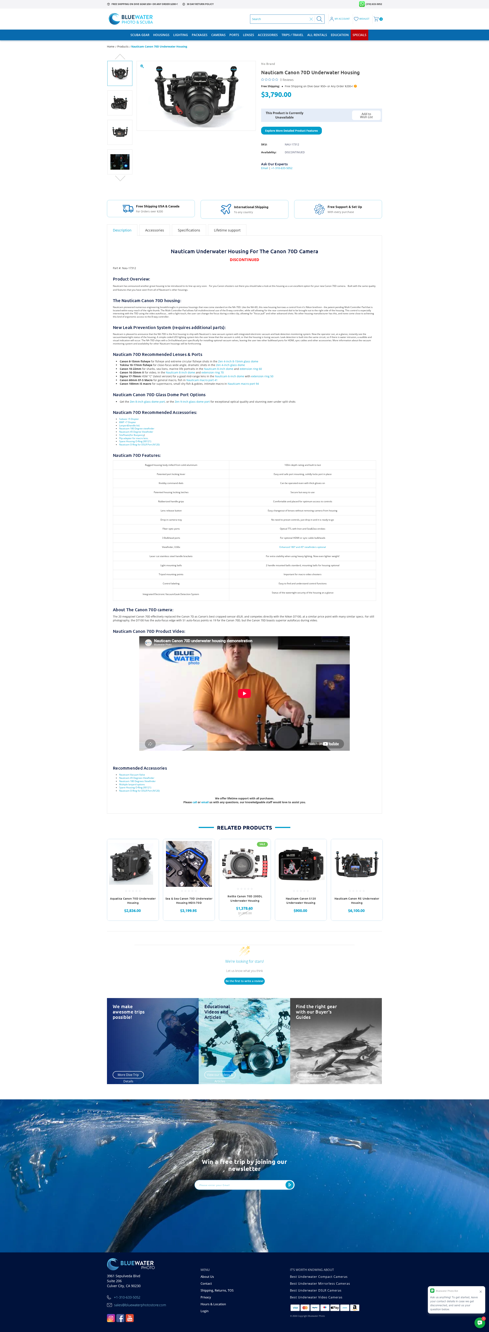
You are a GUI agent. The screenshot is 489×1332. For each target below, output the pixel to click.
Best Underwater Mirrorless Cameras (320, 1283)
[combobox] (280, 19)
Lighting (180, 35)
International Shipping (251, 207)
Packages (199, 35)
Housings (161, 35)
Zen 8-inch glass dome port (147, 401)
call (195, 802)
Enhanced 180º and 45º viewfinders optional (302, 547)
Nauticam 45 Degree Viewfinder (136, 431)
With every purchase (341, 212)
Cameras (218, 35)
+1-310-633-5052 (281, 168)
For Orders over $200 (149, 211)
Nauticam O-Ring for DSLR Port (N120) (139, 444)
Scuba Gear (139, 35)
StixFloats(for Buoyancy (131, 435)
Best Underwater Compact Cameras (319, 1277)
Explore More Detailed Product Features (291, 130)
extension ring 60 (251, 369)
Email (264, 168)
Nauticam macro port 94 (243, 383)
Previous (120, 57)
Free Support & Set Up (345, 207)
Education (340, 35)
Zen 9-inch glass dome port (192, 401)
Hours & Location (213, 1304)
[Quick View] (151, 847)
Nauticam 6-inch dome (229, 376)
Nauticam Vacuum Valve (132, 774)
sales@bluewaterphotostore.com (140, 1305)
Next (120, 178)
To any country (243, 212)
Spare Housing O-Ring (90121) (135, 441)
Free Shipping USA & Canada (157, 206)
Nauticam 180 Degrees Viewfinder (137, 781)
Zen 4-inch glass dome (230, 365)
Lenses (248, 35)
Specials (359, 35)
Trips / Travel (293, 35)
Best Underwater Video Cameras (316, 1297)
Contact (206, 1283)
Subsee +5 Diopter (129, 419)
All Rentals (317, 35)
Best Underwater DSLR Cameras (316, 1290)
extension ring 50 (262, 376)
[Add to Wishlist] (151, 856)
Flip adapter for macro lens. (133, 438)
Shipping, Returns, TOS (217, 1290)
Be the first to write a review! (244, 981)
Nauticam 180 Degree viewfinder (136, 428)
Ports (234, 35)
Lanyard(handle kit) (129, 425)
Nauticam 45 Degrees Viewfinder (136, 778)
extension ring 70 (213, 372)
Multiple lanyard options (132, 784)
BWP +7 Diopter (127, 422)
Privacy (206, 1297)
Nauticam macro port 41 (202, 380)
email (205, 802)
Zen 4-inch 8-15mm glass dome (238, 361)
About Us (207, 1277)
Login (205, 1311)
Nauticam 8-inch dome (218, 369)
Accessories (268, 35)
